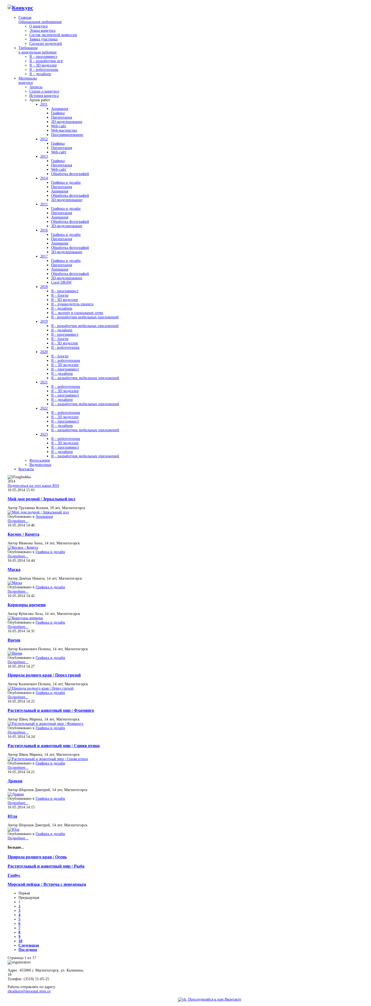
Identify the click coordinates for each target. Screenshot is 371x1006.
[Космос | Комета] (23, 547)
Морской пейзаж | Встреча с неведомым (47, 884)
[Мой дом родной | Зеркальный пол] (38, 512)
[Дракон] (16, 794)
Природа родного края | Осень (37, 857)
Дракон (15, 781)
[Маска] (15, 583)
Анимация (44, 517)
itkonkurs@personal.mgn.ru (29, 991)
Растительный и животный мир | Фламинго (51, 710)
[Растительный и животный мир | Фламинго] (45, 724)
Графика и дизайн (50, 552)
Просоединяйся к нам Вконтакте (213, 999)
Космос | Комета (23, 534)
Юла (12, 816)
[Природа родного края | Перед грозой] (41, 688)
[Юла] (13, 829)
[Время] (15, 653)
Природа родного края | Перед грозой (44, 675)
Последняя (27, 950)
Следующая (28, 945)
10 (20, 941)
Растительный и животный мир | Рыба (46, 866)
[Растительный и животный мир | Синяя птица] (48, 759)
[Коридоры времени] (25, 618)
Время (14, 640)
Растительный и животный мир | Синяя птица (54, 745)
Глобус (14, 875)
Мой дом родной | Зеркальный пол (41, 499)
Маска (14, 569)
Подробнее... (18, 521)
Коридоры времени (27, 604)
